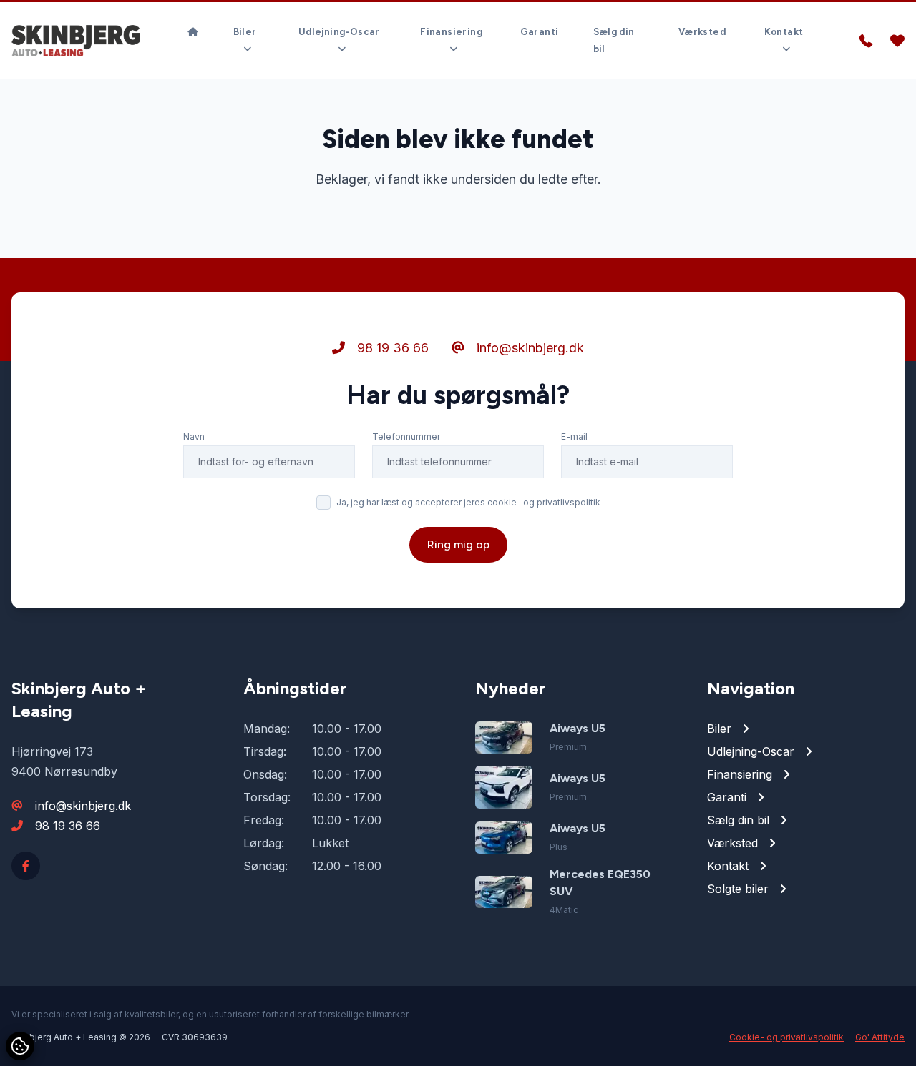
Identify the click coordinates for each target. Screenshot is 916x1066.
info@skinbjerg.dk (528, 347)
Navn (194, 436)
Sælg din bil (614, 40)
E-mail (574, 436)
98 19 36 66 (391, 347)
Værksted (702, 31)
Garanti (539, 31)
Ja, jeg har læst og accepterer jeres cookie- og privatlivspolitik (468, 502)
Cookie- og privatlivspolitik (786, 1037)
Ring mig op (458, 544)
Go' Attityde (880, 1037)
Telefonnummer (406, 436)
